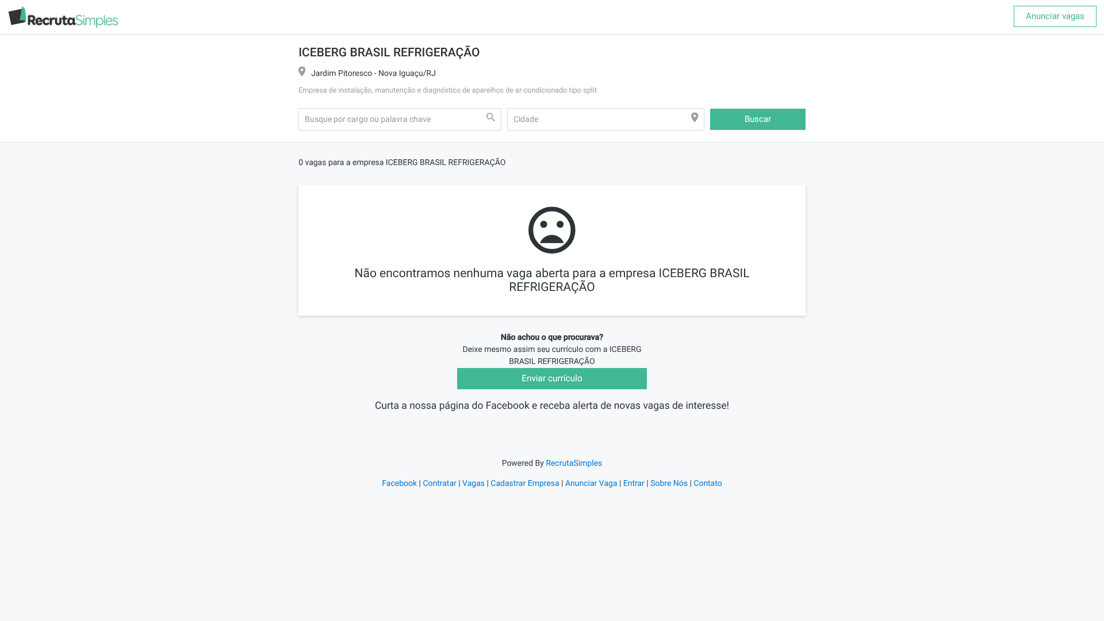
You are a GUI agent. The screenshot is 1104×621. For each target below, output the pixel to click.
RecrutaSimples (574, 463)
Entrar (634, 483)
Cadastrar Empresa (524, 483)
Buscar (758, 119)
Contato (707, 483)
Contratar (439, 483)
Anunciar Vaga (591, 483)
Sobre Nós (669, 483)
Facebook (399, 483)
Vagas (473, 483)
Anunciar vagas (1055, 16)
